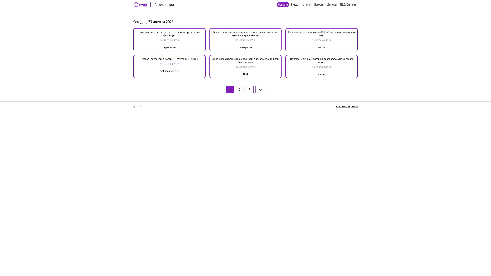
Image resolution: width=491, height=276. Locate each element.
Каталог (306, 4)
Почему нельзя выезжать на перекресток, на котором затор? (321, 60)
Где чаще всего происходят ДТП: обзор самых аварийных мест (321, 33)
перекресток (169, 47)
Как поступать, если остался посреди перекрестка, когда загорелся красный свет (245, 33)
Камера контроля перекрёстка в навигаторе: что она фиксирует (169, 33)
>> (260, 89)
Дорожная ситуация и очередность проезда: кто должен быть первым (245, 60)
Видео (294, 4)
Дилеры (332, 4)
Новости (283, 4)
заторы (321, 74)
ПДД (245, 74)
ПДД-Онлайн (348, 4)
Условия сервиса (347, 106)
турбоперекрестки (169, 71)
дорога (321, 47)
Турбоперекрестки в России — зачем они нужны (169, 58)
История (319, 4)
